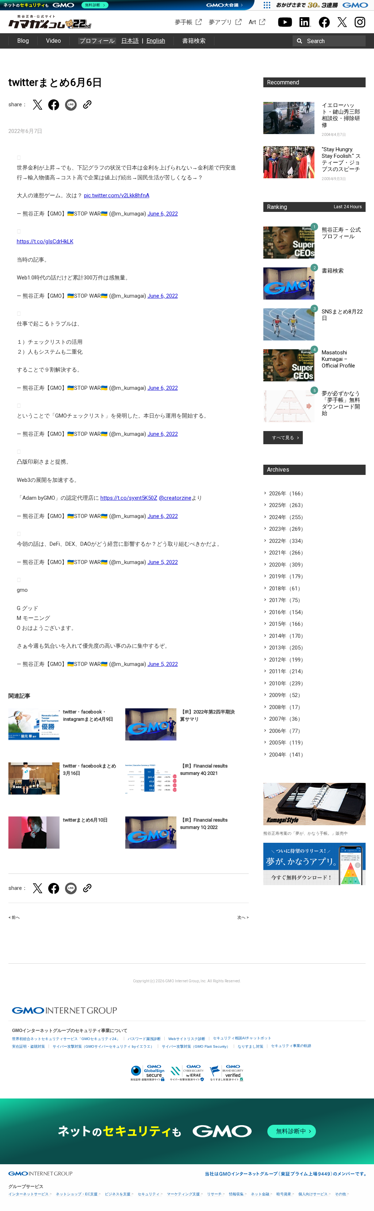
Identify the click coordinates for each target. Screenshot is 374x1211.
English (155, 40)
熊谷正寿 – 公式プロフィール (341, 233)
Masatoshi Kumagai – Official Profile (338, 359)
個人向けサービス (313, 1194)
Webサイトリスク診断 (186, 1039)
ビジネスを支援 (117, 1194)
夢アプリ (220, 22)
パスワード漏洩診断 (144, 1039)
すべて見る (283, 437)
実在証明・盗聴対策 (28, 1046)
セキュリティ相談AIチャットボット (242, 1038)
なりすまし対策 (250, 1046)
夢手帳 (183, 22)
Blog (23, 40)
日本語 (130, 40)
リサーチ (214, 1194)
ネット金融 (260, 1194)
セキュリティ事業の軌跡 (291, 1046)
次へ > (243, 917)
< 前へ (14, 917)
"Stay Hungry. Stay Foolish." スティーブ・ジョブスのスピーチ (341, 159)
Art (252, 22)
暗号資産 (283, 1194)
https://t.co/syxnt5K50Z (128, 498)
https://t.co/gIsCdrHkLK (45, 241)
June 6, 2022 (163, 213)
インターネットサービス (28, 1194)
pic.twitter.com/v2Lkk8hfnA (116, 195)
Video (53, 40)
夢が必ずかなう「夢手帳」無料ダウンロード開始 (341, 403)
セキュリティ (149, 1194)
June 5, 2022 (163, 562)
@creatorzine (175, 498)
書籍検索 (194, 40)
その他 (340, 1194)
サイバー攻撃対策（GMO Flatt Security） (196, 1046)
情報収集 (236, 1194)
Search (316, 41)
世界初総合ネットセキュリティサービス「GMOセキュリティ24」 (66, 1039)
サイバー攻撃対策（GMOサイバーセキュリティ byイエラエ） (103, 1046)
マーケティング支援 (183, 1194)
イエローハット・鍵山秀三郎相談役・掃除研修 (341, 115)
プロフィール (97, 41)
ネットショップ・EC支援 (77, 1194)
